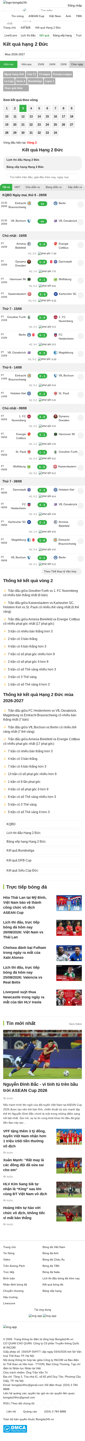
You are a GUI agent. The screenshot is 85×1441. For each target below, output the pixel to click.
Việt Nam (55, 16)
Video (6, 1259)
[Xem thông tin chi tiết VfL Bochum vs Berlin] (80, 559)
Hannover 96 (18, 279)
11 (14, 116)
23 (39, 124)
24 (47, 124)
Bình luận (9, 1278)
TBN (79, 16)
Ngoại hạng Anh (14, 74)
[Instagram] (48, 1403)
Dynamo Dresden (20, 263)
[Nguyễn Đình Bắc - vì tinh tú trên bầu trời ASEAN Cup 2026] (42, 1054)
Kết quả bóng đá (52, 1284)
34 (55, 132)
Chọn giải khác (13, 88)
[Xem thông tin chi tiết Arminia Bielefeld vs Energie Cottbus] (80, 245)
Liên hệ (11, 1411)
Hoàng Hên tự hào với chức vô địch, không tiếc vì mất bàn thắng (24, 1213)
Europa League (62, 74)
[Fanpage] (39, 1403)
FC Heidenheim (66, 336)
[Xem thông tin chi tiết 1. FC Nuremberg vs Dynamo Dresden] (80, 417)
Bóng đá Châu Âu (53, 1259)
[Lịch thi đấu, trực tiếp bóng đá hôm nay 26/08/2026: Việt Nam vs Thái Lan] (69, 928)
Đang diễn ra (53, 187)
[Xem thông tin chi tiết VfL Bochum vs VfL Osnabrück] (80, 222)
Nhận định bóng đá (15, 1284)
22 (31, 124)
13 (31, 116)
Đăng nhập (75, 5)
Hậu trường (10, 1297)
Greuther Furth (16, 317)
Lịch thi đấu (28, 35)
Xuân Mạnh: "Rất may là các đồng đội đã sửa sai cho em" (23, 1165)
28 (6, 132)
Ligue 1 (49, 81)
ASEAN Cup (36, 16)
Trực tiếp (8, 1272)
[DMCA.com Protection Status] (15, 1431)
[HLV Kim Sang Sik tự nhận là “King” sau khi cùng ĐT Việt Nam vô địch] (69, 1189)
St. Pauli (64, 393)
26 (63, 124)
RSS (6, 1403)
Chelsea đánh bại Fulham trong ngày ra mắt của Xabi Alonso (24, 953)
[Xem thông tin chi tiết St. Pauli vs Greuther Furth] (80, 453)
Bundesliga (35, 81)
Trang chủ (9, 1247)
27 (71, 124)
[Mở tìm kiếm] (76, 11)
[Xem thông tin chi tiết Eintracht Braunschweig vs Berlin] (80, 204)
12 (23, 116)
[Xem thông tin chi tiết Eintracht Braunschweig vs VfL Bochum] (80, 377)
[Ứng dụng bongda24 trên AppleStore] (49, 1315)
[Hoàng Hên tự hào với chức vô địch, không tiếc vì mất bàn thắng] (69, 1213)
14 (39, 116)
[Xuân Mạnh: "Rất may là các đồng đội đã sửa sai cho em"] (69, 1166)
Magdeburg (66, 352)
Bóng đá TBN (50, 1265)
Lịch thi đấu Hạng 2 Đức (23, 159)
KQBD (11, 824)
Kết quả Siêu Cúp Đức (22, 870)
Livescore (9, 1303)
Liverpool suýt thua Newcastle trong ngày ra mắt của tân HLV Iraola (23, 997)
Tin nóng (17, 16)
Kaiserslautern (17, 293)
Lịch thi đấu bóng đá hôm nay (61, 1278)
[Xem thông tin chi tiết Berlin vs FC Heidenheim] (80, 336)
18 (71, 116)
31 (31, 132)
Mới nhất (9, 10)
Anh (68, 16)
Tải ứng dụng (42, 1309)
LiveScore (11, 35)
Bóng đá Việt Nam (53, 1247)
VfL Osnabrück (68, 220)
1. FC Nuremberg (66, 319)
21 (23, 124)
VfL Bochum (18, 220)
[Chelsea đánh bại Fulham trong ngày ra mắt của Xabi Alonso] (69, 953)
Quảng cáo (30, 1411)
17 (63, 116)
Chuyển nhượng (13, 1290)
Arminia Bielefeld (20, 245)
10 (6, 116)
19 (6, 124)
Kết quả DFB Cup (19, 860)
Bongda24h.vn (45, 1419)
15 (47, 116)
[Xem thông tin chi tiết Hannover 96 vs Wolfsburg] (80, 280)
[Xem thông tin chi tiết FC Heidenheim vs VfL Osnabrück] (80, 505)
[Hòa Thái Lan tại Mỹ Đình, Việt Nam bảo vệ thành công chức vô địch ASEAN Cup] (69, 903)
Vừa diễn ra (33, 187)
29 (14, 132)
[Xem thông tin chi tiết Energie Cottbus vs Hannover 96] (80, 435)
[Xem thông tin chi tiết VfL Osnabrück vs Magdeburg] (80, 354)
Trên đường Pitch (27, 13)
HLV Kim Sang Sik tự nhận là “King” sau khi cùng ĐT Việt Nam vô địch (25, 1189)
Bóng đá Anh (50, 1253)
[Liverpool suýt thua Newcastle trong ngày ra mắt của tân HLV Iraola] (69, 998)
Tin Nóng (8, 1253)
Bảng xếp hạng (62, 35)
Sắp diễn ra (75, 187)
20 (14, 124)
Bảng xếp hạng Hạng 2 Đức (25, 166)
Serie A (20, 81)
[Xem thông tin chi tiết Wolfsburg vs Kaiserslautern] (80, 468)
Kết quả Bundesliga (20, 850)
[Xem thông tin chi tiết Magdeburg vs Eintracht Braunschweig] (80, 541)
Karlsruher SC (67, 293)
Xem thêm (75, 1024)
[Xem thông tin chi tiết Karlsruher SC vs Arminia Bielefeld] (80, 523)
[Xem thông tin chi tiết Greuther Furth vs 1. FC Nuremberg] (80, 318)
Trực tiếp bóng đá (26, 887)
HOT (17, 187)
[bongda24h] (5, 16)
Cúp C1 (31, 74)
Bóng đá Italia (51, 1272)
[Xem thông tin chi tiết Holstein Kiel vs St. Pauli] (80, 395)
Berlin (62, 203)
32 (39, 132)
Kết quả (44, 35)
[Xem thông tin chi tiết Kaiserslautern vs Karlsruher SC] (80, 295)
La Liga (8, 81)
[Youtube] (56, 1403)
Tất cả (6, 187)
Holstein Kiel (18, 393)
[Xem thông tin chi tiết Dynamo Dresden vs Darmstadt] (80, 263)
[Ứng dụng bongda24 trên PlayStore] (35, 1315)
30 (23, 132)
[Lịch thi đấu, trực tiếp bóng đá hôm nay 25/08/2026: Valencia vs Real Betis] (69, 973)
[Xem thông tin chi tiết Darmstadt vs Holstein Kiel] (80, 491)
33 (47, 132)
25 (55, 124)
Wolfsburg (65, 279)
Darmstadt (63, 261)
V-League (44, 74)
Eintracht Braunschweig (17, 205)
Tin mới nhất (20, 1023)
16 (55, 116)
